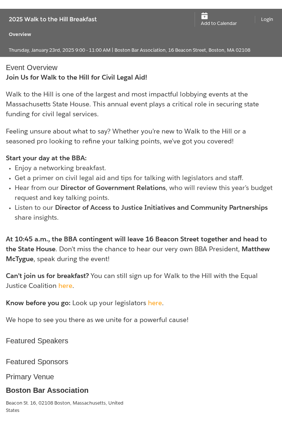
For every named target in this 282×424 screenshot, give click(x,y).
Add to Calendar (219, 23)
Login (267, 19)
